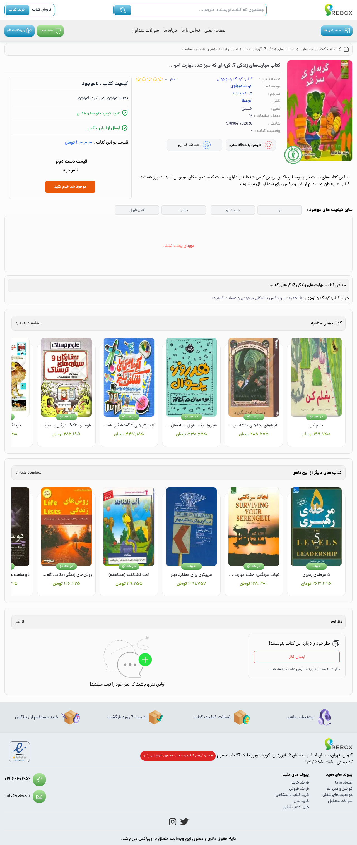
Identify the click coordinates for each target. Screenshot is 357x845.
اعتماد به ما (344, 783)
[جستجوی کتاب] (122, 10)
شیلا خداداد (242, 94)
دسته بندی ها (333, 30)
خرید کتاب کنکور (296, 807)
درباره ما (170, 30)
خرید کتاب (17, 10)
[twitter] (184, 822)
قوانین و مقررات (340, 789)
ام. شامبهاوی (241, 86)
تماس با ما (190, 30)
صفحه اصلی (214, 30)
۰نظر (173, 80)
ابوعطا (247, 101)
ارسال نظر (297, 657)
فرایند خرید (300, 783)
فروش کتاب (41, 10)
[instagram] (172, 822)
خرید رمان (301, 801)
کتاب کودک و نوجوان (234, 79)
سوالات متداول (145, 30)
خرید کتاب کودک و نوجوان (326, 298)
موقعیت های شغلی (337, 795)
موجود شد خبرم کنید (70, 187)
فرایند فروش (299, 789)
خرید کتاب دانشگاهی (292, 795)
